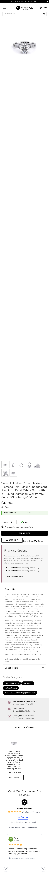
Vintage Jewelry (11, 688)
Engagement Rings (12, 683)
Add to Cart (24, 533)
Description (24, 589)
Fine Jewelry (27, 683)
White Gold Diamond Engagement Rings (20, 692)
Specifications (24, 667)
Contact (40, 541)
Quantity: (4, 522)
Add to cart (14, 777)
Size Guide (5, 507)
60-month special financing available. (22, 570)
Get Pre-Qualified (15, 576)
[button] (48, 1)
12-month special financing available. (22, 567)
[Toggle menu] (4, 8)
